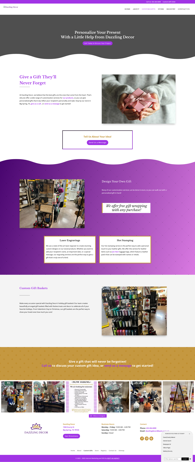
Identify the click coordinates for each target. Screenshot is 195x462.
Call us (46, 366)
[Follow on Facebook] (142, 438)
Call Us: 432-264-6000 (153, 2)
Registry (171, 9)
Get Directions (71, 436)
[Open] (16, 396)
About (136, 9)
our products (68, 98)
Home (127, 9)
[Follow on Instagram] (147, 438)
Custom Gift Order (169, 2)
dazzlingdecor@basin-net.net (157, 431)
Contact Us (184, 9)
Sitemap (121, 451)
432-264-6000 (151, 428)
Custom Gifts (148, 9)
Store (161, 9)
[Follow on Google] (151, 438)
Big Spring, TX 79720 (71, 430)
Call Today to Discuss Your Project (97, 43)
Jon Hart (115, 252)
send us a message (51, 104)
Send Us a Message (97, 142)
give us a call (36, 104)
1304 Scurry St (68, 427)
